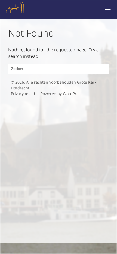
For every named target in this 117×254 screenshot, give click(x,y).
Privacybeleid (23, 93)
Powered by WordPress (61, 93)
